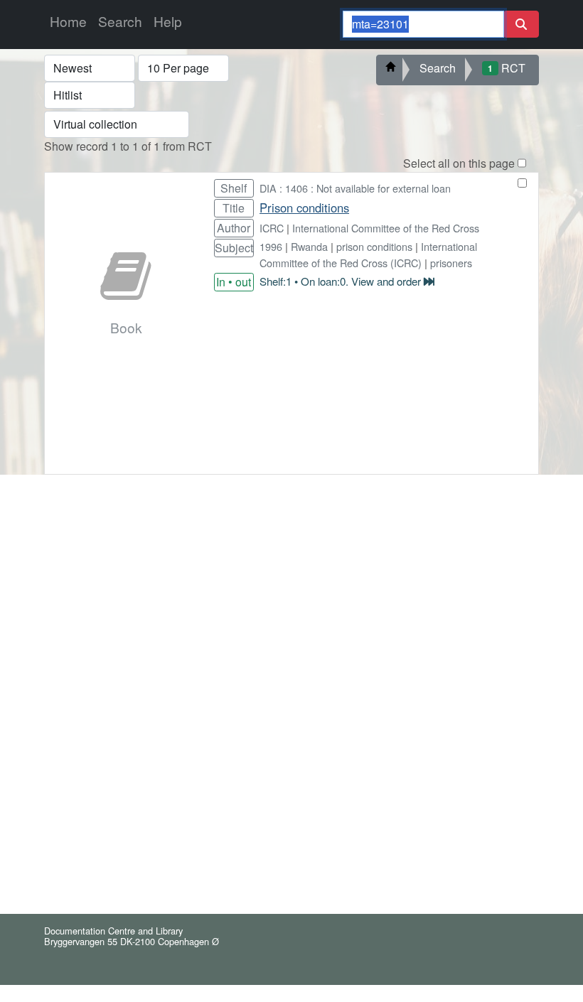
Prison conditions (304, 207)
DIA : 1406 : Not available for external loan (355, 188)
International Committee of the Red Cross (385, 227)
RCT (506, 68)
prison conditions (374, 246)
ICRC (272, 227)
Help (168, 21)
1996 (271, 246)
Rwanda (309, 246)
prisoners (451, 262)
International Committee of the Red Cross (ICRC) (368, 254)
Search (120, 21)
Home (68, 21)
